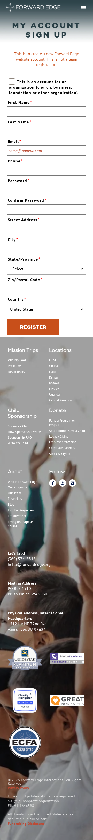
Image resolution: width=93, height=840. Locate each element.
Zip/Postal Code (25, 279)
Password (18, 180)
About (15, 471)
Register (33, 327)
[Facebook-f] (52, 483)
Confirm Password (27, 200)
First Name (20, 102)
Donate (57, 410)
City (13, 239)
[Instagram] (62, 483)
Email (14, 141)
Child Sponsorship (22, 413)
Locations (60, 350)
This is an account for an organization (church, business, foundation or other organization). (44, 87)
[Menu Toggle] (83, 7)
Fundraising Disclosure (26, 823)
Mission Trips (23, 350)
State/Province (24, 259)
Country (17, 299)
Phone (15, 160)
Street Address (24, 219)
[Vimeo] (72, 483)
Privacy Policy (18, 788)
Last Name (19, 121)
